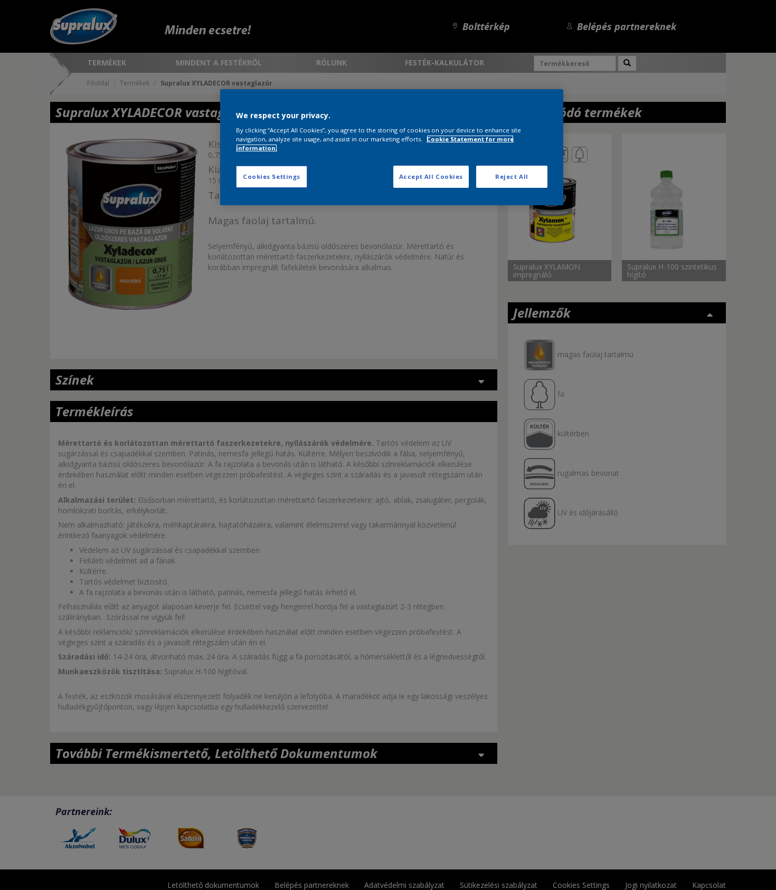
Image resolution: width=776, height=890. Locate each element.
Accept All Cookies (431, 176)
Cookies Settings (271, 176)
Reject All (511, 176)
